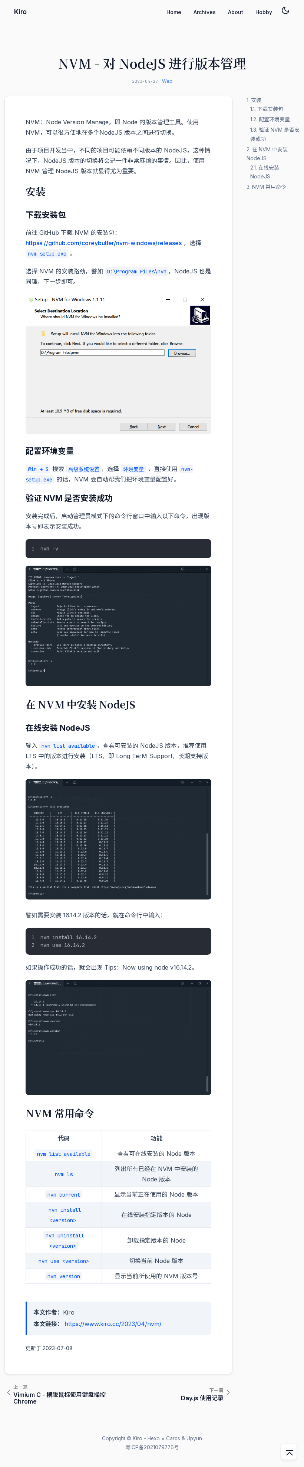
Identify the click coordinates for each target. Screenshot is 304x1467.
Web (167, 81)
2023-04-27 (145, 81)
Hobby (263, 12)
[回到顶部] (289, 1452)
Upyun (194, 1438)
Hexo (154, 1438)
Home (173, 12)
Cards (173, 1438)
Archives (205, 12)
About (235, 12)
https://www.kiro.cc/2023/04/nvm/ (113, 1324)
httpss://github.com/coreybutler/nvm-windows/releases (104, 243)
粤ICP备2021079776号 (152, 1447)
